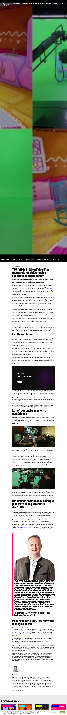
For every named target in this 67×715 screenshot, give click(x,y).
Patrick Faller (20, 266)
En (62, 3)
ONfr (41, 647)
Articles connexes (10, 701)
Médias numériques (30, 259)
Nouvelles (25, 3)
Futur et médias (5, 259)
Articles (31, 3)
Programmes (16, 3)
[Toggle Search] (65, 3)
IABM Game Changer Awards (45, 633)
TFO (42, 290)
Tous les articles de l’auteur (18, 690)
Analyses (37, 3)
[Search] (54, 259)
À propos (55, 3)
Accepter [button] (63, 712)
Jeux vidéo (20, 259)
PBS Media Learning (22, 527)
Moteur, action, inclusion (42, 259)
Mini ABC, (35, 515)
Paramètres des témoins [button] (53, 712)
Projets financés (46, 3)
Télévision (14, 259)
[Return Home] (5, 3)
